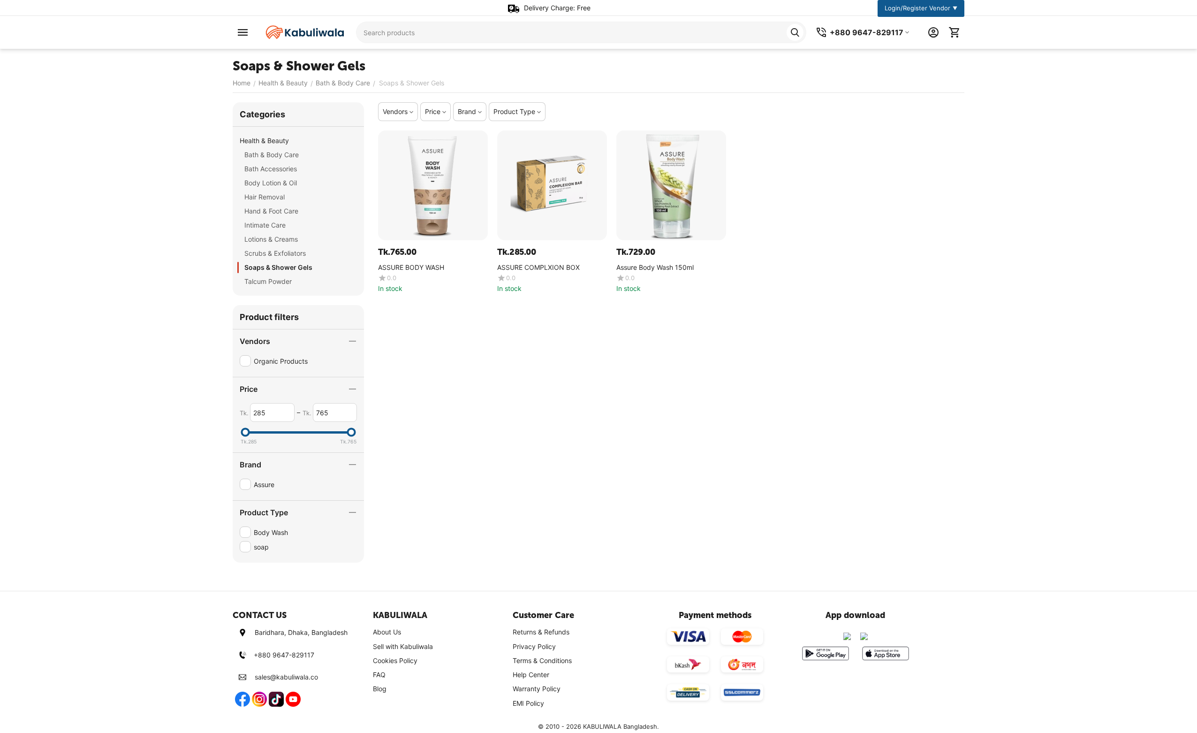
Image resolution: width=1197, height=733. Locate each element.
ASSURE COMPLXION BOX (538, 267)
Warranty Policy (537, 689)
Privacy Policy (534, 646)
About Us (387, 632)
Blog (379, 689)
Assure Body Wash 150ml (655, 267)
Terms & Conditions (542, 660)
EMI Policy (528, 703)
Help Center (531, 675)
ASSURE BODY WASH (411, 267)
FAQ (379, 675)
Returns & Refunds (541, 632)
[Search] (795, 32)
